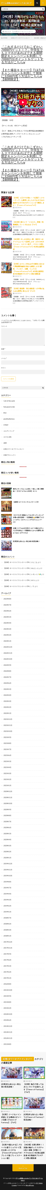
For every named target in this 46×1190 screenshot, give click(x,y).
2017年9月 (7, 954)
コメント (4, 326)
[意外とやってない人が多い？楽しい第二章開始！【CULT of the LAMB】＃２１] (6, 493)
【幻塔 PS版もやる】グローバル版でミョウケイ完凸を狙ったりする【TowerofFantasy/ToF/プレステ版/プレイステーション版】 (11, 1151)
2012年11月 (8, 1038)
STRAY (6, 425)
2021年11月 (8, 725)
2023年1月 (7, 641)
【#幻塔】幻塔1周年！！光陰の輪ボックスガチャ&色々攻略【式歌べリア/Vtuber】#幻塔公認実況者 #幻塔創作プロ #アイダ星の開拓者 (34, 1151)
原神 (5, 443)
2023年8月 (7, 599)
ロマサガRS (7, 437)
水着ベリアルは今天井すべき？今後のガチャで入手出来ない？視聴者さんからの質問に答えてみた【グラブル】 (28, 530)
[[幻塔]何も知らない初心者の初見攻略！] (6, 545)
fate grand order (9, 407)
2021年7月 (7, 749)
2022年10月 (8, 659)
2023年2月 (7, 635)
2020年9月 (7, 809)
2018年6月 (7, 924)
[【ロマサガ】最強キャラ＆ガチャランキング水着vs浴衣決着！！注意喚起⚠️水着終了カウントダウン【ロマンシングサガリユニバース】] (6, 519)
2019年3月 (7, 900)
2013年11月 (8, 1032)
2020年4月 (7, 839)
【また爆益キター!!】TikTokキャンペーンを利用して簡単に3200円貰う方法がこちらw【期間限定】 (22, 74)
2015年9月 (7, 996)
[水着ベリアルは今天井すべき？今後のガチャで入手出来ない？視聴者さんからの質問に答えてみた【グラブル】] (6, 532)
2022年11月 (8, 653)
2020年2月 (7, 852)
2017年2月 (7, 972)
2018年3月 (7, 930)
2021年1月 (7, 785)
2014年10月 (8, 1014)
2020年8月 (7, 815)
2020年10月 (8, 803)
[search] (43, 9)
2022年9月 (7, 665)
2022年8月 (7, 671)
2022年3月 (7, 701)
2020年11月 (8, 797)
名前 (3, 349)
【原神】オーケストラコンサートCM (25, 502)
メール (4, 358)
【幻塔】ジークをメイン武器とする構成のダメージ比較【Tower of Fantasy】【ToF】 (11, 1118)
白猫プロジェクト (10, 455)
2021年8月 (7, 743)
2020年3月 (7, 846)
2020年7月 (7, 821)
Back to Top (23, 1168)
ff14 (5, 413)
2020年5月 (7, 834)
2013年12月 (8, 1026)
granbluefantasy (9, 419)
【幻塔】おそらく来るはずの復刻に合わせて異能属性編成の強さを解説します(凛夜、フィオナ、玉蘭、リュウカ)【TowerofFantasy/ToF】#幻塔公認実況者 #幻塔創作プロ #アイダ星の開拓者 (28, 269)
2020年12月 (8, 791)
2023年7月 (7, 605)
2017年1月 (7, 978)
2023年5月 (7, 617)
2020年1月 (7, 858)
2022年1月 (7, 713)
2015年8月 (7, 1002)
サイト (3, 368)
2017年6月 (7, 960)
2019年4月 (7, 894)
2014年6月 (7, 1020)
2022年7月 (7, 677)
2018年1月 (7, 936)
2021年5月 (7, 761)
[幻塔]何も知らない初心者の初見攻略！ (26, 541)
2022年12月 (8, 647)
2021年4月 (7, 767)
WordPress (30, 1185)
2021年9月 (7, 737)
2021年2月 (7, 779)
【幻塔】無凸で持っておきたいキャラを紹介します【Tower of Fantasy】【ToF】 (34, 1088)
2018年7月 (7, 918)
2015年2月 (7, 1008)
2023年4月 (7, 623)
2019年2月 (7, 906)
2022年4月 (7, 695)
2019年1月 (7, 912)
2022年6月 (7, 683)
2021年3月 (7, 773)
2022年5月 (7, 689)
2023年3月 (7, 629)
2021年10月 (8, 731)
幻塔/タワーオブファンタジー (24, 31)
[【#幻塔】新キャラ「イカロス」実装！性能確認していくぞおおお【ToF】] (6, 226)
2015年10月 (8, 990)
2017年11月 (8, 948)
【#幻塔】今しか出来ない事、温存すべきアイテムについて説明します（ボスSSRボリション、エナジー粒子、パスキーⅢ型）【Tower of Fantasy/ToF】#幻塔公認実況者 (28, 244)
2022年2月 (7, 707)
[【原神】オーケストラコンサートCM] (6, 506)
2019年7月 (7, 888)
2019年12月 (8, 864)
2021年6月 (7, 755)
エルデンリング (9, 431)
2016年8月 (7, 984)
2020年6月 (7, 827)
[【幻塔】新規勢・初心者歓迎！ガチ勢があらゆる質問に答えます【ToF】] (6, 292)
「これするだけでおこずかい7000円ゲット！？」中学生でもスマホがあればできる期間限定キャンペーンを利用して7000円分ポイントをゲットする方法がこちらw (22, 54)
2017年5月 (7, 966)
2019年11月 (8, 870)
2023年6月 (7, 611)
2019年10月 (8, 876)
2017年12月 (8, 942)
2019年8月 (7, 882)
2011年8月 (7, 1044)
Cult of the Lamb (9, 401)
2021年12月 (8, 719)
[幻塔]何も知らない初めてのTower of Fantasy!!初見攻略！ (34, 1117)
